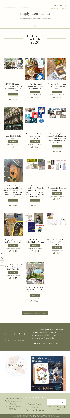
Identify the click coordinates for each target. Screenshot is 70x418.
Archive (52, 406)
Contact (31, 404)
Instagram (65, 8)
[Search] (62, 402)
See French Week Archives (35, 313)
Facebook (55, 8)
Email (52, 8)
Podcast (16, 406)
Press (38, 404)
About (35, 407)
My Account (59, 408)
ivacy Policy (56, 416)
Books (8, 406)
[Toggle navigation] (35, 25)
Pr (53, 416)
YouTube (63, 8)
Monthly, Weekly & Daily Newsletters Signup (13, 401)
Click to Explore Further (16, 340)
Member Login (8, 8)
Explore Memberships (21, 8)
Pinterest (60, 8)
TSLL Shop (13, 409)
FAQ (59, 406)
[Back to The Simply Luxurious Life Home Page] (35, 15)
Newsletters (58, 5)
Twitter (57, 8)
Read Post (13, 94)
